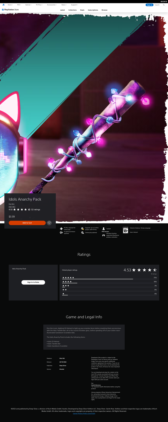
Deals (82, 10)
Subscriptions (93, 10)
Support (74, 5)
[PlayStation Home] (3, 5)
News (63, 5)
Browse (104, 10)
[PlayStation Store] (10, 9)
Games (27, 5)
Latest (62, 10)
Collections (72, 10)
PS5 (18, 5)
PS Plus (38, 5)
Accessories (51, 5)
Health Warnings (96, 385)
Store (9, 5)
